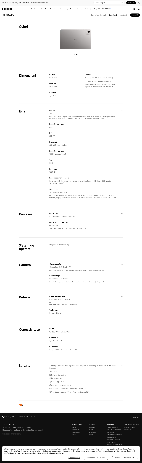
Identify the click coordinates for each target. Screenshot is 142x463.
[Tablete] (47, 9)
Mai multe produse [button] (66, 9)
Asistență (79, 9)
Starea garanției (111, 437)
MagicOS (97, 9)
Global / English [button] (100, 3)
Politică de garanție (112, 427)
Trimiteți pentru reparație (114, 434)
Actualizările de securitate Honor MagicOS (114, 441)
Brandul (74, 427)
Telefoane (34, 9)
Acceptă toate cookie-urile (125, 458)
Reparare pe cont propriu (114, 444)
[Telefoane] (39, 9)
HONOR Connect (129, 427)
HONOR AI (106, 9)
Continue (131, 3)
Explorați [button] (88, 9)
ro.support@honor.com (11, 434)
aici (63, 453)
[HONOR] (7, 417)
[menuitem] (122, 75)
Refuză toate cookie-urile (96, 458)
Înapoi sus (136, 417)
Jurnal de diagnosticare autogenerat (114, 431)
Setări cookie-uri (74, 458)
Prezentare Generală (98, 15)
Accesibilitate (76, 432)
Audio (91, 434)
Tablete (44, 9)
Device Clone (128, 429)
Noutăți (74, 434)
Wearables (53, 9)
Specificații (113, 15)
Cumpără (135, 15)
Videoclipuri (75, 429)
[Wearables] (58, 9)
